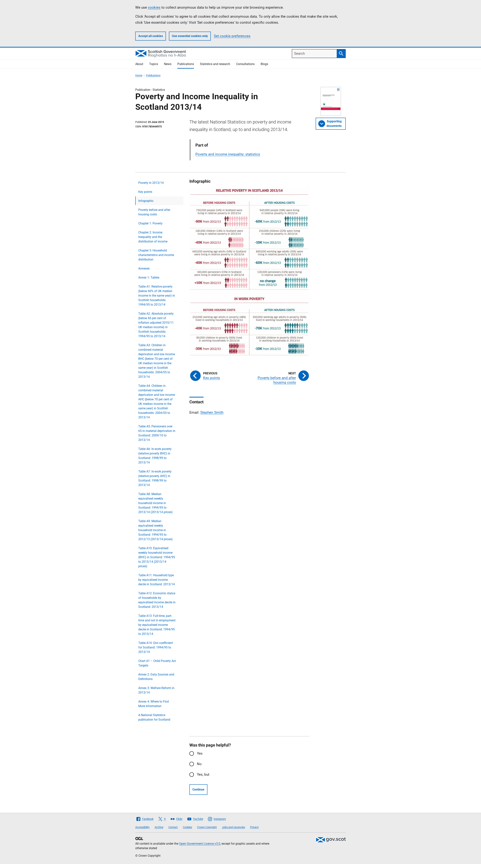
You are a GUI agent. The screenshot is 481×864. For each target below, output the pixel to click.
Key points (145, 192)
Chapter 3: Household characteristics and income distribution (156, 255)
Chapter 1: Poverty (150, 223)
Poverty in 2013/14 (151, 183)
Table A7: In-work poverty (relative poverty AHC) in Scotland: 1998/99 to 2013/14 (155, 478)
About (139, 64)
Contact (173, 827)
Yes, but (203, 774)
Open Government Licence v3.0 (199, 843)
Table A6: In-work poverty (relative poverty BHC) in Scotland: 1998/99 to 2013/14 (155, 455)
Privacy (254, 827)
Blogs (264, 64)
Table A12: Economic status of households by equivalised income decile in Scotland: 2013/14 (156, 600)
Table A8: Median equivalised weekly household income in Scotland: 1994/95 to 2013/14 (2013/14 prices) (155, 503)
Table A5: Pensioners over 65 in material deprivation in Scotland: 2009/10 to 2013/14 (156, 433)
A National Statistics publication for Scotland (154, 717)
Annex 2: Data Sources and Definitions (156, 677)
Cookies (187, 827)
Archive (159, 827)
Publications (185, 64)
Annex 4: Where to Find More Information (153, 704)
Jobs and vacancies (233, 827)
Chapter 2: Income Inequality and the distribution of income (152, 237)
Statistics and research (215, 64)
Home (138, 75)
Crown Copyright (207, 827)
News (167, 64)
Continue (198, 789)
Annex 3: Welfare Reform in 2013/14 (156, 690)
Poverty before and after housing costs (154, 212)
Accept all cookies (150, 36)
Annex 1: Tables (148, 277)
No (199, 764)
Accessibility (142, 827)
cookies (154, 7)
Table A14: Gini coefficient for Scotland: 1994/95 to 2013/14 (155, 647)
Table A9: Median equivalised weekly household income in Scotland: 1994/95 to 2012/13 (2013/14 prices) (155, 530)
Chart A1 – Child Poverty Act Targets (157, 663)
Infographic (146, 201)
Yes (200, 753)
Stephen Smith (211, 412)
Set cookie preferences (232, 36)
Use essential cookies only (190, 36)
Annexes (144, 268)
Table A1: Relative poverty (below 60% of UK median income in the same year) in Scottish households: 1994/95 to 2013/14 (156, 295)
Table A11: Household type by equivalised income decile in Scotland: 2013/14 (156, 579)
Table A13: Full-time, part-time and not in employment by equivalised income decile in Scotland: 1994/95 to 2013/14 (156, 625)
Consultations (245, 64)
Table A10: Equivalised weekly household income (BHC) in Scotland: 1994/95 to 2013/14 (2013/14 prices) (156, 557)
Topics (153, 64)
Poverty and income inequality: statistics (227, 154)
